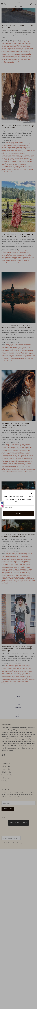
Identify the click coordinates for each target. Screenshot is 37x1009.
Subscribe (18, 513)
